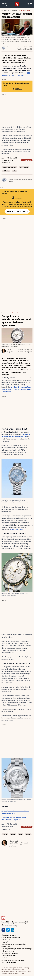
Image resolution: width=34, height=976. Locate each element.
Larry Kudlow (24, 167)
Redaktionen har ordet (9, 956)
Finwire (11, 178)
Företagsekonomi (24, 10)
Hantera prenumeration (9, 935)
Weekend (15, 313)
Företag (14, 10)
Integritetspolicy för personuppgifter (14, 944)
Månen (13, 834)
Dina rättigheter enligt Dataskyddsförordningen (17, 949)
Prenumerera (27, 160)
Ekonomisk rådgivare (9, 167)
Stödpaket (6, 171)
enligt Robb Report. (16, 530)
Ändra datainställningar (9, 962)
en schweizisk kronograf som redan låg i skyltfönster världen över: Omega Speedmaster (17, 389)
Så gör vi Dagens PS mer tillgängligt (13, 960)
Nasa (20, 834)
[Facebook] (3, 930)
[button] (17, 478)
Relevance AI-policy (8, 951)
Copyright (5, 942)
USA (14, 171)
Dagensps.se (5, 10)
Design (5, 834)
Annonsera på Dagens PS (10, 953)
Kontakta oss (6, 940)
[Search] (28, 4)
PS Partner (5, 958)
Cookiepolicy (6, 946)
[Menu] (31, 4)
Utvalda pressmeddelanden (11, 937)
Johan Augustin (13, 841)
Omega (28, 834)
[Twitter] (8, 930)
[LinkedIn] (12, 930)
